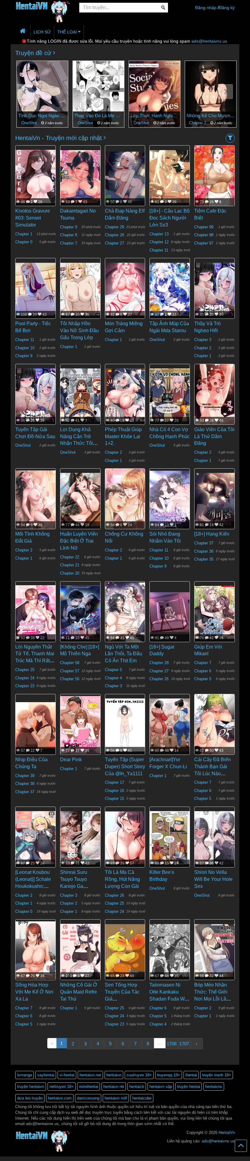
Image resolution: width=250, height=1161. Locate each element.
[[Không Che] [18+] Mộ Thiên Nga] (80, 612)
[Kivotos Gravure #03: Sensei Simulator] (35, 176)
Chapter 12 (159, 242)
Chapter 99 (203, 227)
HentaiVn (227, 1132)
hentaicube (142, 1098)
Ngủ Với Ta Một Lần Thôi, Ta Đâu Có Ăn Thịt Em (123, 653)
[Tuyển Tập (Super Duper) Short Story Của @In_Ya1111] (125, 724)
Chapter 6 (202, 671)
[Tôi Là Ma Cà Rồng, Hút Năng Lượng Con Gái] (125, 837)
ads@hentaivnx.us (209, 41)
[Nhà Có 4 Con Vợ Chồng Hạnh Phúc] (170, 394)
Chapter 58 (69, 662)
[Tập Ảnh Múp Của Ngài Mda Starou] (170, 288)
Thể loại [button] (67, 32)
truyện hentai (188, 1086)
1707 (184, 1043)
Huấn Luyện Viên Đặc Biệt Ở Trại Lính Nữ (79, 541)
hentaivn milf (116, 1098)
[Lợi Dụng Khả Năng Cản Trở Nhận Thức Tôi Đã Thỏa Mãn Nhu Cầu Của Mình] (80, 394)
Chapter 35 (203, 559)
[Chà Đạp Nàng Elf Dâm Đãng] (125, 176)
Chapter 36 (203, 551)
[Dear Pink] (80, 724)
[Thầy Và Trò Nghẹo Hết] (214, 288)
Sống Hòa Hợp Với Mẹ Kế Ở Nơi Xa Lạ (34, 991)
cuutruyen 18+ (139, 1075)
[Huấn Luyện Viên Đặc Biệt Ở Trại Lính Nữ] (80, 499)
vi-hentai (66, 1075)
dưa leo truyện (30, 1098)
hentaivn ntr (113, 1086)
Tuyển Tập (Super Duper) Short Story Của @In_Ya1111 (125, 766)
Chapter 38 (24, 783)
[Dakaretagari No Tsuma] (80, 176)
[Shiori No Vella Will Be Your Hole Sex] (214, 837)
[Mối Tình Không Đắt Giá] (35, 499)
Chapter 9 (68, 227)
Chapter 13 (159, 234)
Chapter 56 (69, 679)
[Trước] (24, 91)
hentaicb (136, 1086)
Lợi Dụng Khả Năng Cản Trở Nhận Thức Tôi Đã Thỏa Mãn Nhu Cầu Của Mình (80, 443)
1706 (172, 1043)
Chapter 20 (69, 573)
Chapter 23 (24, 686)
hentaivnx (213, 1086)
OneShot (28, 123)
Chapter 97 (203, 243)
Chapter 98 (203, 235)
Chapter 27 (114, 243)
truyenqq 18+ (168, 1075)
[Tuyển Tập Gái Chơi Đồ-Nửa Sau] (35, 394)
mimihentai (88, 1086)
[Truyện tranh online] (42, 8)
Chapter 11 (158, 250)
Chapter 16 (114, 790)
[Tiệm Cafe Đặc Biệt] (214, 176)
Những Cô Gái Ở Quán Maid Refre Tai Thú (78, 991)
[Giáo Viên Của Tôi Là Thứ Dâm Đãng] (214, 412)
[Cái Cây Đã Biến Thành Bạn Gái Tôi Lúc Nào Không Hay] (214, 728)
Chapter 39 (24, 775)
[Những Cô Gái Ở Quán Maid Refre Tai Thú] (80, 950)
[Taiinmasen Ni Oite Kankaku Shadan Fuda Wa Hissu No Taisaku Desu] (170, 950)
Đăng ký (227, 7)
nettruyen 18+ (61, 1086)
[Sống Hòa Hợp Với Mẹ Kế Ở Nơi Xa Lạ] (35, 950)
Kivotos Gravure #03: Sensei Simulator (32, 217)
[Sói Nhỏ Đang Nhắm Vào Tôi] (170, 499)
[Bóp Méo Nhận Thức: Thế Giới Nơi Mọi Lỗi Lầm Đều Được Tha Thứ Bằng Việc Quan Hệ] (214, 950)
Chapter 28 (114, 235)
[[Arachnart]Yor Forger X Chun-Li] (170, 724)
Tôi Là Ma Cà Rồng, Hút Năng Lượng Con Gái (122, 879)
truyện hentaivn (30, 1086)
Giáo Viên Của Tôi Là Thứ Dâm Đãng (214, 436)
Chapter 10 (24, 348)
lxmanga (24, 1075)
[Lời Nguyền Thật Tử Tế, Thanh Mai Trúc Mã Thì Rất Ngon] (35, 612)
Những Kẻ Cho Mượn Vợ (209, 115)
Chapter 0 (23, 242)
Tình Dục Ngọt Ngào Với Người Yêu (41, 115)
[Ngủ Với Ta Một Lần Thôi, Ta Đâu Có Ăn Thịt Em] (125, 612)
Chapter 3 (202, 339)
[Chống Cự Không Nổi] (125, 505)
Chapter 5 (113, 669)
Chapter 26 (159, 679)
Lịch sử (42, 32)
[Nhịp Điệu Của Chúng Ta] (35, 724)
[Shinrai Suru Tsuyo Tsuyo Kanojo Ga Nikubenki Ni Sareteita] (80, 837)
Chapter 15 (114, 798)
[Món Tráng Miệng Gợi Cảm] (125, 288)
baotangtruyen (65, 1158)
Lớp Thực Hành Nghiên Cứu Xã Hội (153, 115)
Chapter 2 (197, 123)
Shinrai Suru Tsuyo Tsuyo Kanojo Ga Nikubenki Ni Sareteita (74, 886)
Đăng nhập (205, 7)
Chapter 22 (69, 557)
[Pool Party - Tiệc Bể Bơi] (35, 288)
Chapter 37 (203, 543)
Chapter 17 (114, 782)
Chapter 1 (23, 234)
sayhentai (45, 1075)
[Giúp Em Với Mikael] (214, 612)
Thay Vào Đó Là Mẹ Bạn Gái (97, 115)
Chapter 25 (24, 669)
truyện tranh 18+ (216, 1075)
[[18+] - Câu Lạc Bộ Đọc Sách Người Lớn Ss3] (170, 176)
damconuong (88, 1098)
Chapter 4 (113, 678)
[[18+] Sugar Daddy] (170, 612)
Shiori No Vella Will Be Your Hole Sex (213, 879)
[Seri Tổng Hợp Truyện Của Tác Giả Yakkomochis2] (125, 950)
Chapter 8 (68, 235)
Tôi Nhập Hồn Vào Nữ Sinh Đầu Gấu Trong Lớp (79, 330)
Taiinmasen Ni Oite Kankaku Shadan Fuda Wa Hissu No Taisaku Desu (168, 998)
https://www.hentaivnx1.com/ (34, 1158)
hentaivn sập (160, 1086)
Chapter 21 (69, 565)
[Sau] (225, 91)
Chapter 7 (68, 243)
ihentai (191, 1075)
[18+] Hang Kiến (211, 534)
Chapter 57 (69, 671)
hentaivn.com (60, 1098)
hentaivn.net (90, 1075)
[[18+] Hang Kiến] (214, 499)
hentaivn (113, 1075)
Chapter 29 (114, 227)
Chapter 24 (24, 678)
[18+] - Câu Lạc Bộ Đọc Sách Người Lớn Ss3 (169, 217)
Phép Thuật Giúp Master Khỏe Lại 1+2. (123, 436)
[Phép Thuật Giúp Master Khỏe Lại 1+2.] (125, 394)
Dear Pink (71, 759)
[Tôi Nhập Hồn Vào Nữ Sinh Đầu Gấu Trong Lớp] (80, 288)
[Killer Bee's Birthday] (170, 837)
